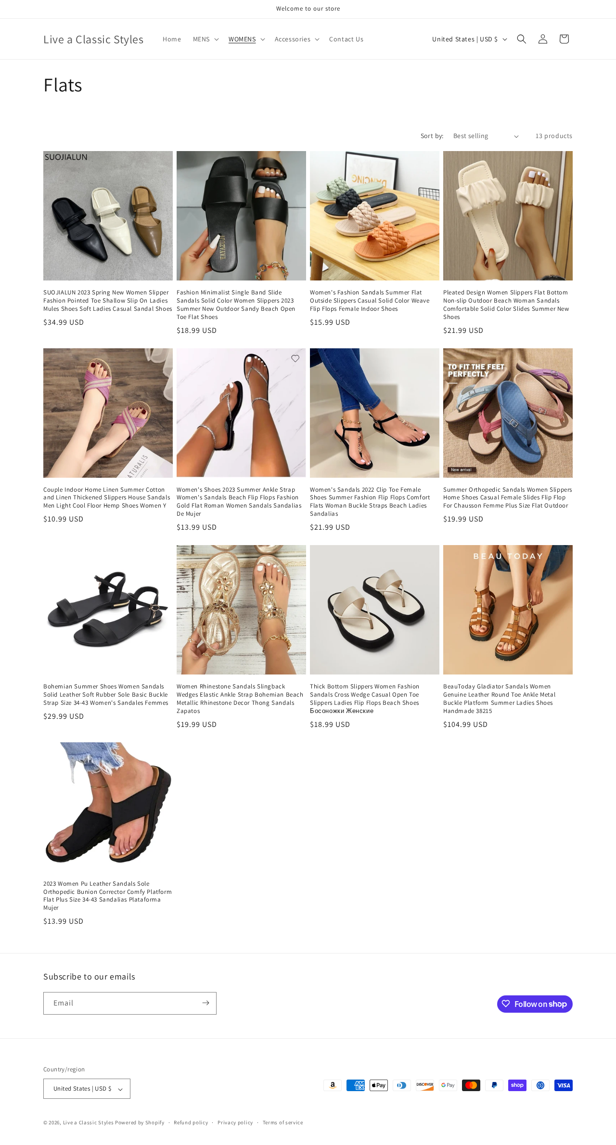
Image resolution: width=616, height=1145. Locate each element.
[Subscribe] (205, 1003)
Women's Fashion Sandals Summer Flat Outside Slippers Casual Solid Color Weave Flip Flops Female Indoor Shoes (370, 301)
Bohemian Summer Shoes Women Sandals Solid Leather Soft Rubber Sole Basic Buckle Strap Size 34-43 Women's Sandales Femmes (105, 695)
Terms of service (283, 1122)
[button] (205, 39)
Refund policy (191, 1122)
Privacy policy (235, 1122)
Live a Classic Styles (88, 1123)
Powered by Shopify (140, 1123)
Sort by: (432, 135)
